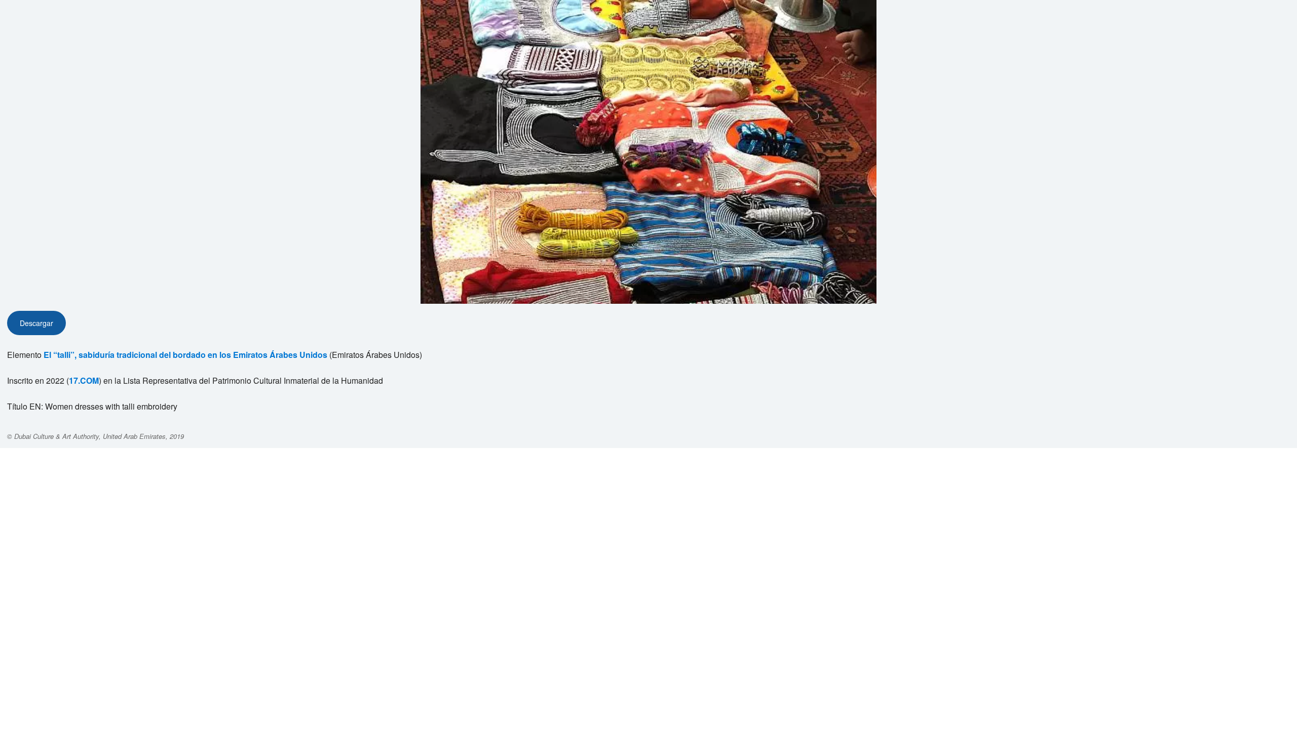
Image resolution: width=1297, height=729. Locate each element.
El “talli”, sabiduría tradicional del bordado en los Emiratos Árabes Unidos (185, 354)
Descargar (36, 323)
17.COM (84, 380)
